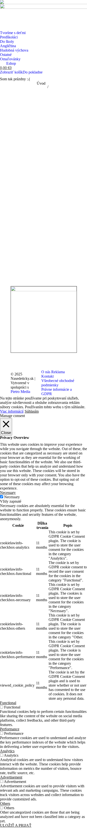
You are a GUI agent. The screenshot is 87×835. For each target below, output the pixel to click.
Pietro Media (20, 392)
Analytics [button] (7, 751)
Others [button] (5, 803)
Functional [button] (8, 703)
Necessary (12, 497)
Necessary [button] (8, 492)
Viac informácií (11, 411)
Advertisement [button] (11, 777)
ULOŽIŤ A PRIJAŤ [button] (15, 825)
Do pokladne (33, 72)
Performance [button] (9, 729)
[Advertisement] (43, 132)
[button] (3, 3)
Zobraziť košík (11, 72)
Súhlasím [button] (32, 411)
